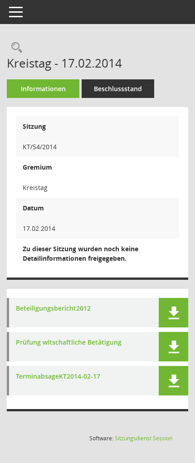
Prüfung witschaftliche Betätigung (69, 342)
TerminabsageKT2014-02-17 (58, 376)
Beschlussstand (118, 88)
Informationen (43, 88)
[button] (173, 312)
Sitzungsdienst (143, 438)
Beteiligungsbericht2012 (53, 308)
